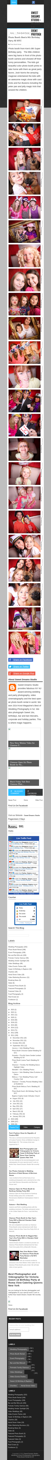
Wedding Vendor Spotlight (17, 961)
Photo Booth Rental (15, 949)
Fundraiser (12, 999)
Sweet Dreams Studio (32, 815)
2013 (13, 1030)
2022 (13, 1012)
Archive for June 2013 (16, 891)
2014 (13, 1027)
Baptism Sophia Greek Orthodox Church (26, 1096)
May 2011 (16, 1106)
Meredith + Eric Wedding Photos (23, 1070)
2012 (13, 1033)
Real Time (23, 893)
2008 (13, 1124)
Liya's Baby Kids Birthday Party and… (25, 852)
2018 (13, 1022)
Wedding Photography (15, 947)
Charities (11, 972)
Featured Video (13, 991)
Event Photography (14, 952)
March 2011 (17, 1111)
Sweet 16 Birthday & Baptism (18, 969)
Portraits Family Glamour (17, 958)
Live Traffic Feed (23, 838)
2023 (13, 1010)
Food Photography (14, 994)
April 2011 (16, 1109)
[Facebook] (33, 2)
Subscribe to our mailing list (21, 1325)
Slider (10, 983)
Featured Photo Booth (15, 986)
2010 (13, 1119)
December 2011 (18, 1038)
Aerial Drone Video (14, 974)
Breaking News (13, 980)
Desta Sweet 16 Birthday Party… (23, 843)
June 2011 (16, 1104)
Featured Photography (15, 988)
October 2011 (17, 1043)
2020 (13, 1017)
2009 (13, 1121)
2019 (13, 1020)
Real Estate (12, 997)
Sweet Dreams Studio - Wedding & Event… (22, 886)
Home (10, 1305)
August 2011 (17, 1098)
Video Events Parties (15, 966)
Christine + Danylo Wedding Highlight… (21, 880)
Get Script (16, 893)
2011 (13, 1035)
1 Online (21, 922)
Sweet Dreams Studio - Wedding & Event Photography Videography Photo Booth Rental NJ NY (25, 1455)
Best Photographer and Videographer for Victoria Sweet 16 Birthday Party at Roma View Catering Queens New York (25, 1280)
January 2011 (17, 1116)
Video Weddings (13, 963)
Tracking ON (30, 893)
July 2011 (16, 1101)
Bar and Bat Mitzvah (15, 955)
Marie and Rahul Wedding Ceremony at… (21, 874)
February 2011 (18, 1114)
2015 (13, 1025)
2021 (13, 1015)
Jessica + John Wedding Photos (23, 1048)
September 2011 (18, 1046)
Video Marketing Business (17, 977)
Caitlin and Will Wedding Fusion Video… (21, 863)
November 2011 (18, 1040)
